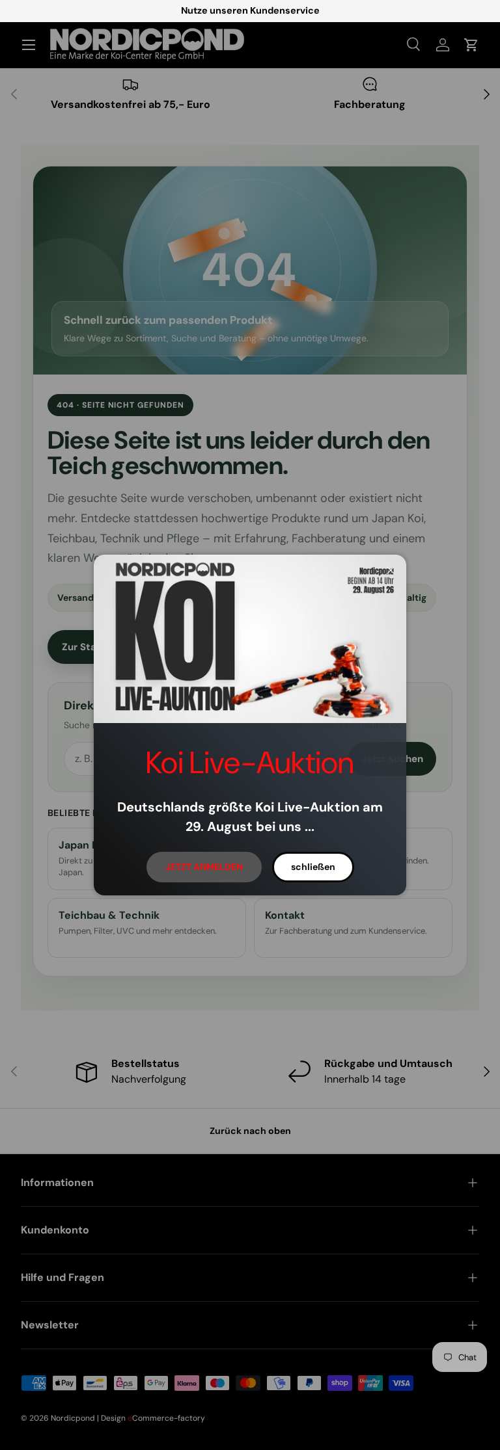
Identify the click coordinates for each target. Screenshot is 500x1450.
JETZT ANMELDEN (204, 867)
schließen (313, 867)
